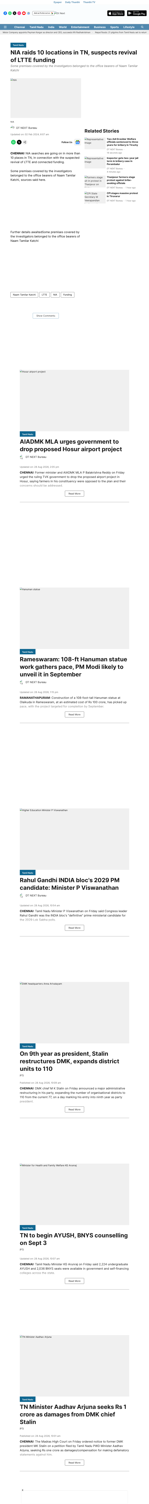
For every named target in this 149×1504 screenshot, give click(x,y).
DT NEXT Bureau (26, 127)
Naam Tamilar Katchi (24, 294)
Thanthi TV (89, 2)
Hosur (24, 481)
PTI (22, 1075)
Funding (67, 294)
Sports (114, 27)
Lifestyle (129, 27)
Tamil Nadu (37, 27)
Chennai (19, 27)
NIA (55, 294)
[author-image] (12, 128)
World (62, 27)
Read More (74, 493)
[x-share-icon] (19, 143)
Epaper (58, 2)
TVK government (54, 477)
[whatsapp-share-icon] (13, 143)
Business (100, 27)
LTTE (44, 294)
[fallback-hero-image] (95, 143)
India (51, 27)
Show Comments (45, 315)
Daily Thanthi (72, 2)
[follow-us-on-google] (77, 142)
